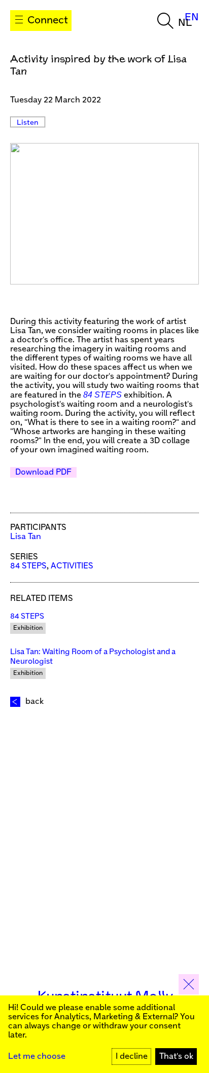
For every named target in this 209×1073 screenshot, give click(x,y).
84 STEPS (102, 394)
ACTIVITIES (72, 566)
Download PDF (43, 472)
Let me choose (36, 1056)
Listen (28, 122)
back (34, 701)
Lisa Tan (25, 537)
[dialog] (104, 1034)
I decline (132, 1056)
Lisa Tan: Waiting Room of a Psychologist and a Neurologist (93, 656)
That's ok (176, 1056)
